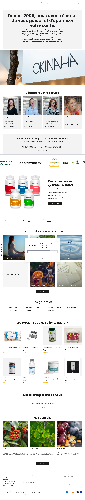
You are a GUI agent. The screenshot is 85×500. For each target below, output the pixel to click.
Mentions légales (24, 494)
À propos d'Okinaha (7, 476)
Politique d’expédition (16, 494)
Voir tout (42, 291)
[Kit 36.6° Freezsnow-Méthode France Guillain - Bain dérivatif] (12, 335)
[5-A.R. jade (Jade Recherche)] (73, 335)
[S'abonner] (81, 476)
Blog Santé (5, 479)
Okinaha (7, 491)
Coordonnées (30, 494)
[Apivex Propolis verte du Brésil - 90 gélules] (52, 335)
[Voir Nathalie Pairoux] (52, 105)
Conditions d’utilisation (8, 494)
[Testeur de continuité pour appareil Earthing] (73, 367)
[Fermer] (58, 240)
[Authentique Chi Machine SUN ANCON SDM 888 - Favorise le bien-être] (32, 335)
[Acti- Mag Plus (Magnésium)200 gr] (52, 367)
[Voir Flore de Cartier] (32, 105)
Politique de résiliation (38, 494)
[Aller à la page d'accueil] (42, 3)
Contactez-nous (6, 477)
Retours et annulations (8, 485)
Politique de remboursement (25, 492)
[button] (3, 3)
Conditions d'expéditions (8, 483)
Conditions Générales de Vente (10, 481)
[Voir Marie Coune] (73, 105)
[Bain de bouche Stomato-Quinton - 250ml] (32, 367)
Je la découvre (55, 203)
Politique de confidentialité (35, 492)
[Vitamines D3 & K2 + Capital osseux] (12, 367)
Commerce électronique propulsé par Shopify (11, 492)
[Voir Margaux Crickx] (12, 105)
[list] (42, 220)
